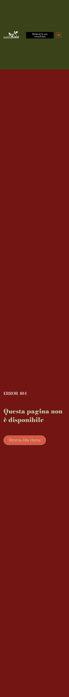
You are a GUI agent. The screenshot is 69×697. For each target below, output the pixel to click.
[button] (58, 35)
